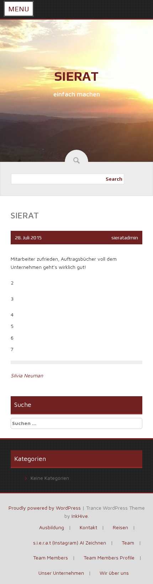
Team (128, 543)
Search (114, 179)
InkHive (80, 516)
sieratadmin (124, 237)
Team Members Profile (109, 557)
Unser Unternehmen (61, 573)
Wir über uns (114, 573)
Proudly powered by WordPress (45, 508)
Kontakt (88, 527)
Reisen (120, 527)
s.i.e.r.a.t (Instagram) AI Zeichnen (69, 543)
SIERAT (76, 76)
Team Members (50, 557)
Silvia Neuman (27, 375)
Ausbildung (51, 527)
